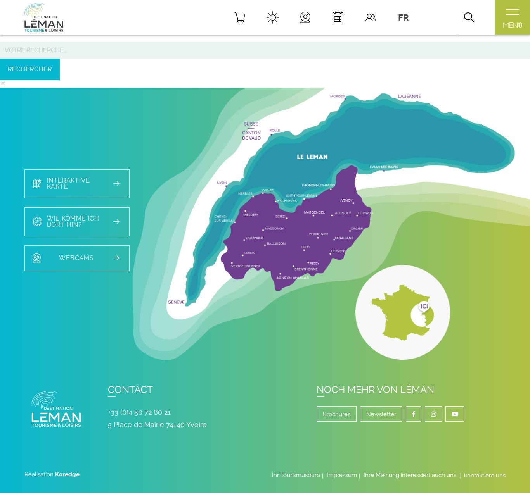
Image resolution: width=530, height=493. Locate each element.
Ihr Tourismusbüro (296, 475)
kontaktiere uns (485, 475)
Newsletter (381, 414)
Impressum (342, 475)
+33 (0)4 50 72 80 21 (139, 412)
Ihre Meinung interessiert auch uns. (410, 475)
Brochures (336, 414)
